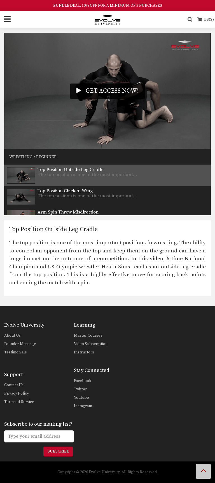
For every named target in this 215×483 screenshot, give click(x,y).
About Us (12, 335)
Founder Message (20, 343)
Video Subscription (91, 343)
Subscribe (58, 451)
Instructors (84, 352)
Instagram (83, 406)
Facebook (82, 380)
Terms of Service (19, 401)
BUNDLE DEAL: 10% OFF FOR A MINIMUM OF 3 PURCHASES (107, 5)
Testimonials (15, 352)
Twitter (80, 389)
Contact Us (14, 385)
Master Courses (88, 335)
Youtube (81, 397)
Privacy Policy (16, 393)
